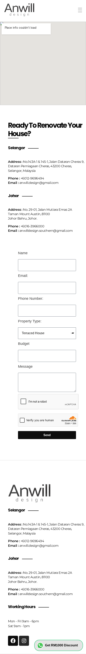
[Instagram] (24, 641)
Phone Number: (30, 299)
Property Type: (29, 321)
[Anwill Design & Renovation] (23, 9)
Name (23, 253)
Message (25, 366)
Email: (23, 276)
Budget (23, 344)
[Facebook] (13, 641)
